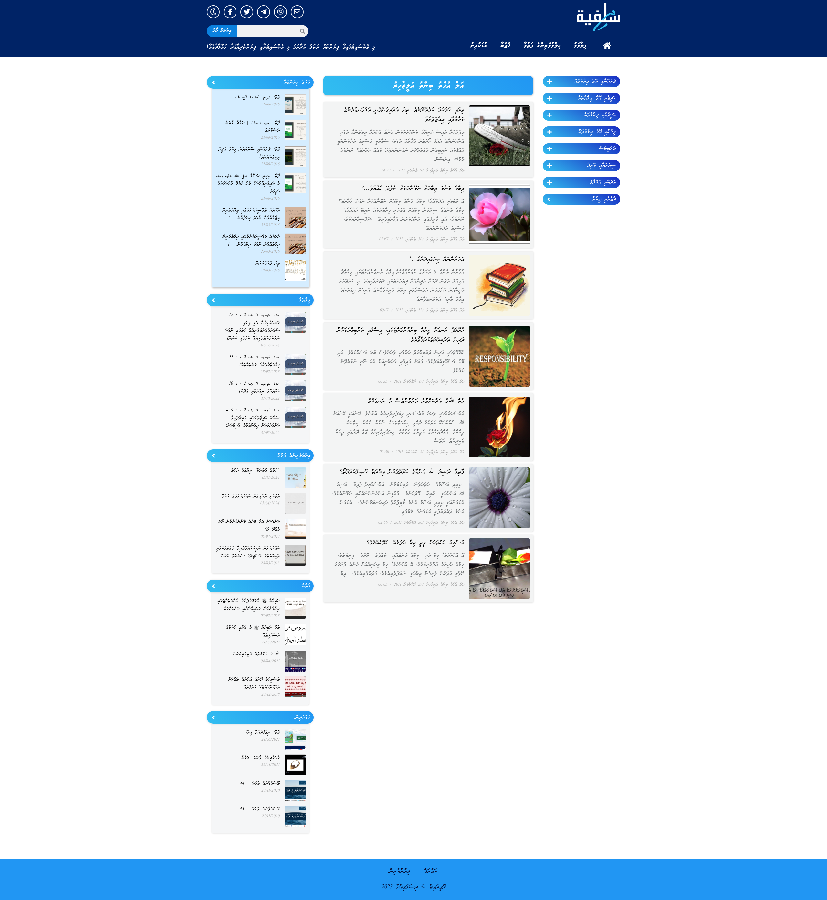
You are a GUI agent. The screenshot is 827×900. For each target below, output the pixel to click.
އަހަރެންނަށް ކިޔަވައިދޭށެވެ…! (436, 259)
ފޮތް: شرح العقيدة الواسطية (257, 97)
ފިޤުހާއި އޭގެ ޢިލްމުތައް (597, 132)
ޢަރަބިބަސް (607, 149)
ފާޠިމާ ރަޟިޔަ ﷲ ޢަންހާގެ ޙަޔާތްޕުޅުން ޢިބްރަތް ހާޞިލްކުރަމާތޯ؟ (402, 472)
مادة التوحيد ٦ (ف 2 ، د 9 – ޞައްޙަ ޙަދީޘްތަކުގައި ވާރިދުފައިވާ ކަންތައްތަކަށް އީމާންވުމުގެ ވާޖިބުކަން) (252, 418)
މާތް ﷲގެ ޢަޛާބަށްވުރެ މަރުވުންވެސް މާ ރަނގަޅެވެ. (415, 401)
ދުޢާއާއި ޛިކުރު (604, 199)
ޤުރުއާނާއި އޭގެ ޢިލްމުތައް (595, 81)
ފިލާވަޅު (580, 45)
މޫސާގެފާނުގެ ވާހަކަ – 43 (260, 809)
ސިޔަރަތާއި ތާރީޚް (601, 166)
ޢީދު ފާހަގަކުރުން (268, 263)
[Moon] (213, 11)
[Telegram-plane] (263, 11)
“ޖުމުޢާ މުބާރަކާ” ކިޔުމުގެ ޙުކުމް (255, 470)
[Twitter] (246, 11)
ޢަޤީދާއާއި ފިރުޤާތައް (600, 115)
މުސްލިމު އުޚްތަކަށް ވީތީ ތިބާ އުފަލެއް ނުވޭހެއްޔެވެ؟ (415, 543)
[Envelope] (297, 11)
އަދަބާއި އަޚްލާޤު (603, 182)
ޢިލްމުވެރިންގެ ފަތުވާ (542, 45)
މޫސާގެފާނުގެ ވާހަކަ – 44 (260, 783)
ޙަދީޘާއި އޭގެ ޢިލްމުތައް (597, 98)
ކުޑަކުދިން (478, 45)
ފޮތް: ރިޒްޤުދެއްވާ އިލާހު (262, 732)
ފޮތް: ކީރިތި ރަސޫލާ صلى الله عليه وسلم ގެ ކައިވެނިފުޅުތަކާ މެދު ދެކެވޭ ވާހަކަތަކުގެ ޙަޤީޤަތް (248, 184)
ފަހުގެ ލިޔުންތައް (297, 82)
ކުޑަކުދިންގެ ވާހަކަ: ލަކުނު (260, 758)
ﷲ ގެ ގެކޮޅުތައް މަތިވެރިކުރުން (256, 654)
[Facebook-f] (230, 11)
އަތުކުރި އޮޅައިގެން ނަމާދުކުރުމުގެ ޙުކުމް (251, 496)
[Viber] (280, 11)
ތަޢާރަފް (430, 871)
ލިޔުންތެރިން (399, 871)
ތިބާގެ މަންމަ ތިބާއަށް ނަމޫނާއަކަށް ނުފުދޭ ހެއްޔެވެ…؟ (412, 188)
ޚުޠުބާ (505, 45)
